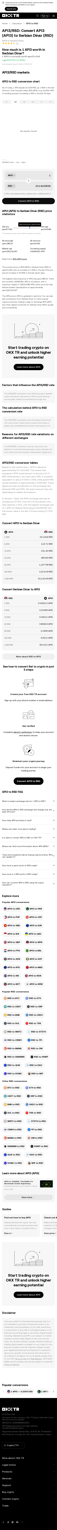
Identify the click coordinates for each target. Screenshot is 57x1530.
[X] (3, 1522)
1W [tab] (24, 102)
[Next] (53, 1391)
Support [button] (6, 1485)
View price (49, 1233)
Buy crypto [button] (8, 1492)
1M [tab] (33, 102)
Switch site (11, 9)
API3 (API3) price (20, 259)
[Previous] (3, 1391)
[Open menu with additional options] (53, 16)
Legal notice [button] (9, 1464)
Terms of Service (11, 1364)
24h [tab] (15, 102)
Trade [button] (5, 1505)
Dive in (7, 1233)
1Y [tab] (42, 102)
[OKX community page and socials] (22, 1522)
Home (5, 23)
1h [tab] (7, 102)
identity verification (22, 732)
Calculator (17, 23)
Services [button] (6, 1478)
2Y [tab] (50, 102)
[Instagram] (12, 1522)
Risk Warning (36, 1359)
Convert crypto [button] (10, 1498)
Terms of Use (20, 1359)
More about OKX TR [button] (13, 1458)
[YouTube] (17, 1522)
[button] (37, 15)
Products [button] (7, 1471)
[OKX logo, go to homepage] (10, 15)
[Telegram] (8, 1522)
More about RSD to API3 (28, 656)
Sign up (45, 16)
